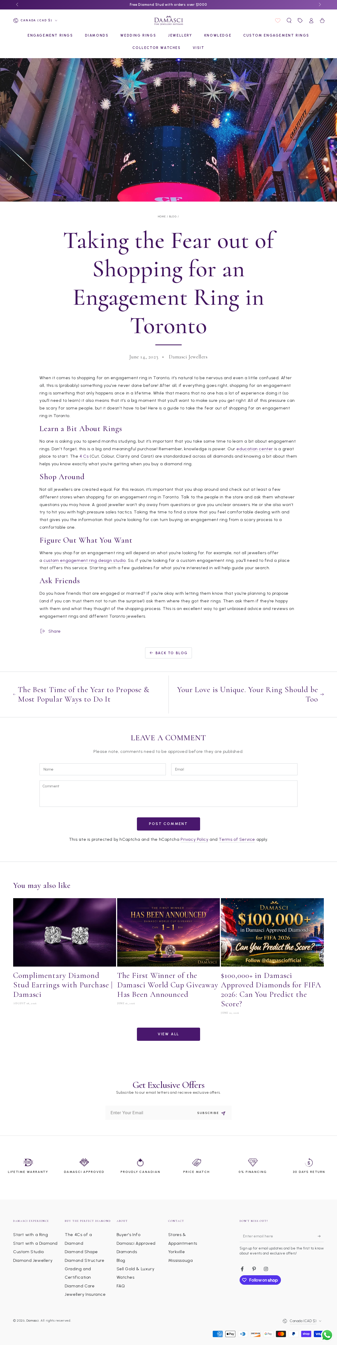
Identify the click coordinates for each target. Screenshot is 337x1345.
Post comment (168, 824)
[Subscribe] (321, 1236)
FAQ (121, 1285)
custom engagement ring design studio (84, 560)
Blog (173, 216)
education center (254, 448)
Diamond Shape (81, 1251)
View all (168, 1034)
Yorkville (176, 1251)
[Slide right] (319, 4)
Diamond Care (80, 1285)
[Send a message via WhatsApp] (327, 1335)
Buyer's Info (129, 1234)
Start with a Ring (30, 1234)
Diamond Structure (84, 1260)
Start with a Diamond (35, 1243)
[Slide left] (17, 4)
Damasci (32, 1320)
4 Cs (84, 456)
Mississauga (180, 1260)
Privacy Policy (194, 839)
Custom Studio (28, 1251)
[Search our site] (289, 20)
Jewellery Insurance (85, 1294)
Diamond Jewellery (32, 1260)
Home (162, 216)
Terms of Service (237, 839)
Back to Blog (172, 653)
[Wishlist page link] (277, 20)
